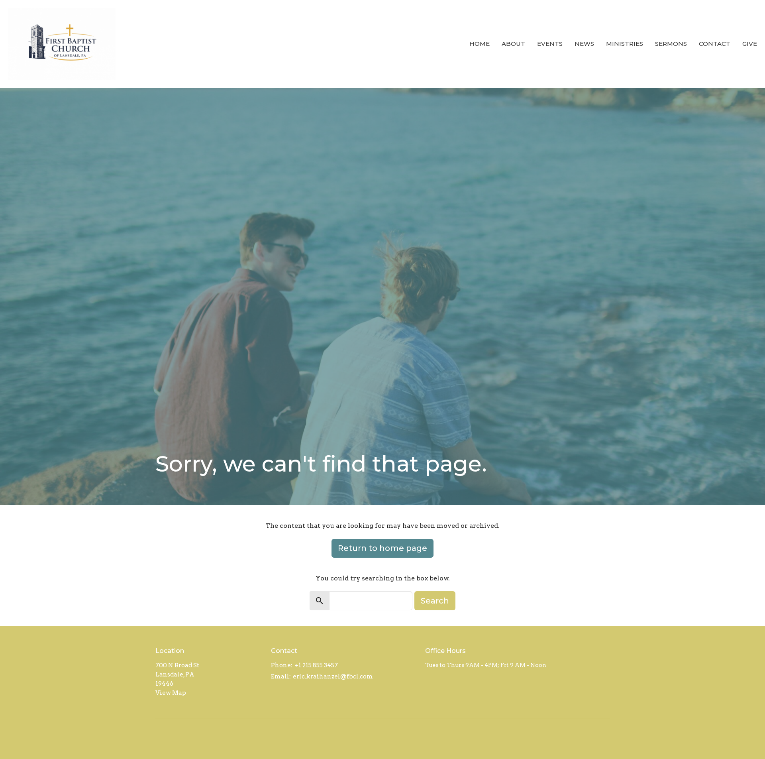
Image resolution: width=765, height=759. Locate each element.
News (584, 43)
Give (749, 43)
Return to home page (382, 548)
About (513, 43)
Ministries (624, 43)
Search (435, 601)
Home (479, 43)
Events (550, 43)
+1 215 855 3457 (316, 665)
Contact (714, 43)
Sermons (671, 43)
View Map (170, 692)
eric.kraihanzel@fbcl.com (333, 676)
